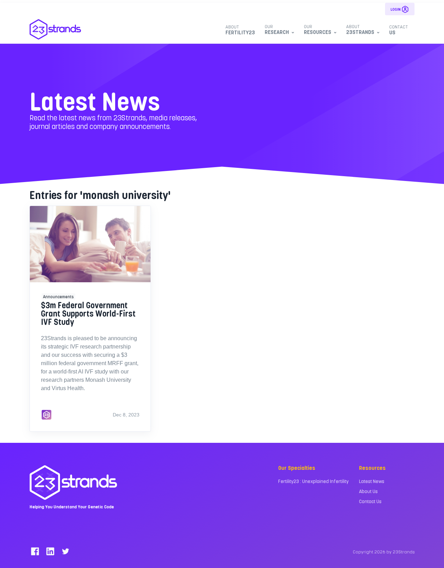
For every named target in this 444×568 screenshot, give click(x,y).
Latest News (371, 481)
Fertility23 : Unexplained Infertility (313, 481)
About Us (368, 491)
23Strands (360, 29)
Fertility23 (240, 29)
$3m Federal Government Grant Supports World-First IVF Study (88, 313)
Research (277, 29)
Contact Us (370, 501)
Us (398, 29)
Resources (317, 29)
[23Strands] (55, 29)
